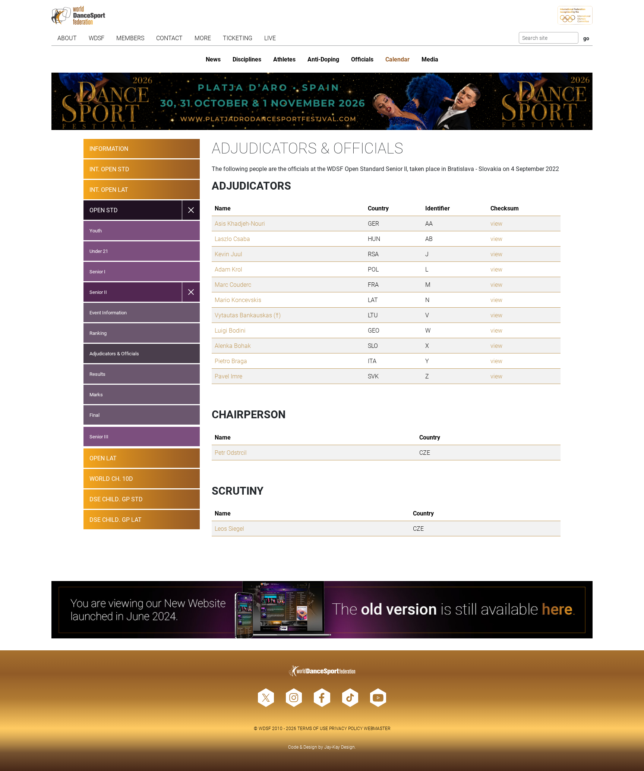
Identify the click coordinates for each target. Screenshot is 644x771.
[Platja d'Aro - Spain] (322, 101)
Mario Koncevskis (238, 300)
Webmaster (377, 728)
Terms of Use (312, 728)
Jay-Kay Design (339, 747)
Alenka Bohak (233, 345)
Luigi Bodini (230, 330)
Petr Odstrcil (231, 452)
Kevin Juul (228, 254)
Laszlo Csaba (232, 238)
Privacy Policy (346, 728)
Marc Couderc (233, 284)
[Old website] (322, 609)
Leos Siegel (229, 528)
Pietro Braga (231, 361)
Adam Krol (228, 269)
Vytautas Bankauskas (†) (248, 315)
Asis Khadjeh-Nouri (240, 223)
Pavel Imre (228, 376)
